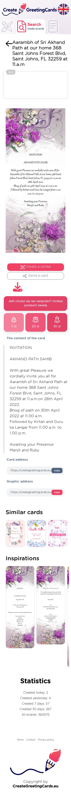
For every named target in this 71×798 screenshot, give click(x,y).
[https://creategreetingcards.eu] (29, 9)
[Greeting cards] (7, 27)
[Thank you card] (16, 533)
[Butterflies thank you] (37, 533)
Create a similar (38, 266)
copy (57, 470)
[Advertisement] (35, 85)
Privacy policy (46, 740)
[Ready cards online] (53, 26)
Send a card (38, 275)
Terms (20, 740)
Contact (30, 740)
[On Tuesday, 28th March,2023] (21, 607)
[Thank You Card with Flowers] (58, 533)
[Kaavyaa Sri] (51, 605)
